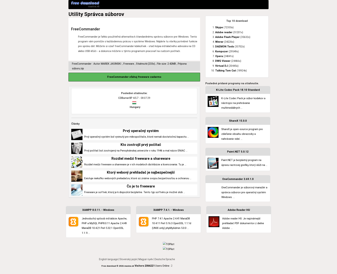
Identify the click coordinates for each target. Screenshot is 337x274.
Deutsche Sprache (165, 259)
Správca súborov (104, 14)
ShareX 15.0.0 (238, 120)
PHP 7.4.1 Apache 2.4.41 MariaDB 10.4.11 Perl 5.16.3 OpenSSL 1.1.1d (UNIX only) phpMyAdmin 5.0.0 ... (171, 223)
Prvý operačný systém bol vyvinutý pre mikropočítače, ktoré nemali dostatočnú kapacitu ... (136, 136)
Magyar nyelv (145, 259)
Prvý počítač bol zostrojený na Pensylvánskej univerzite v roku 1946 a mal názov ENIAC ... (135, 150)
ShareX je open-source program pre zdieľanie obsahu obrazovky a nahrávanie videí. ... (242, 134)
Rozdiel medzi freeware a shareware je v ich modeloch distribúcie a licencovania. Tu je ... (135, 164)
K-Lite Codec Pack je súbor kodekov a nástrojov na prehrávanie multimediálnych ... (243, 103)
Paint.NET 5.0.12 (238, 151)
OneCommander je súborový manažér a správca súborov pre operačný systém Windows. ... (244, 192)
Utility (75, 14)
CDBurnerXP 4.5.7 (128, 98)
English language (108, 259)
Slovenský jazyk (128, 259)
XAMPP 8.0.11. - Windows (98, 210)
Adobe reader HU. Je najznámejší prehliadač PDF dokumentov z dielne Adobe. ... (243, 223)
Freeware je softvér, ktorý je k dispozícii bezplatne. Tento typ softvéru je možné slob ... (134, 192)
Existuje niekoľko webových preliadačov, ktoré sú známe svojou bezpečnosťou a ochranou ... (137, 178)
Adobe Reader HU (239, 210)
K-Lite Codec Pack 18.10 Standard (238, 89)
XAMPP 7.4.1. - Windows (168, 210)
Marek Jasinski (111, 63)
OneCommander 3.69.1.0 (238, 179)
